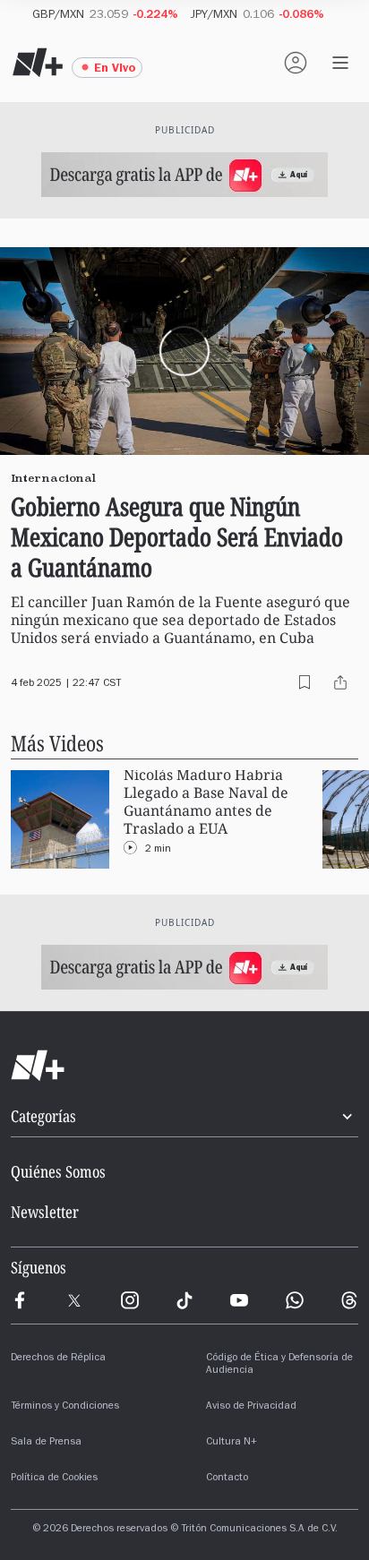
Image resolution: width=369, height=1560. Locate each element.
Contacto (227, 1478)
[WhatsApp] (295, 1300)
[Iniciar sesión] (295, 62)
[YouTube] (239, 1300)
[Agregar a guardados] (304, 682)
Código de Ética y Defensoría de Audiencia (279, 1364)
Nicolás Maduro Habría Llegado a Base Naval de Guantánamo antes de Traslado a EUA (206, 802)
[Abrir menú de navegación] (340, 62)
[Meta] (20, 1300)
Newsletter (45, 1211)
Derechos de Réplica (58, 1358)
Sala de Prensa (46, 1442)
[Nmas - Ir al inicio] (37, 62)
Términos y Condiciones (65, 1406)
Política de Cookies (54, 1478)
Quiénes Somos (58, 1171)
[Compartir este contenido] (340, 682)
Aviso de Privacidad (251, 1406)
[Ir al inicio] (184, 1066)
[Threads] (349, 1300)
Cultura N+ (231, 1442)
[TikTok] (184, 1300)
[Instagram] (130, 1300)
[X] (74, 1300)
